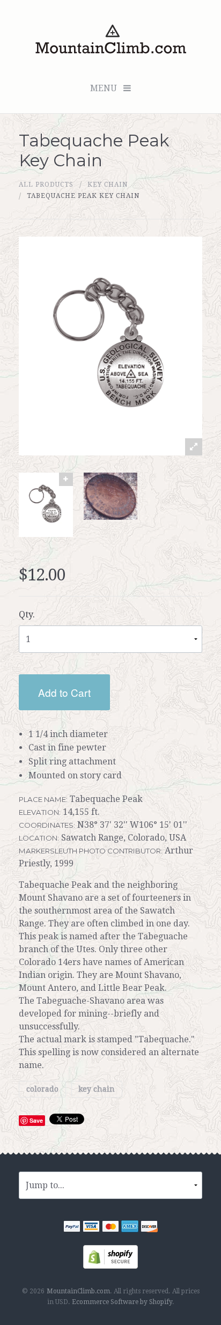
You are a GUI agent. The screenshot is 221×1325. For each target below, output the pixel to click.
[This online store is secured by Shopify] (110, 1256)
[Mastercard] (110, 1228)
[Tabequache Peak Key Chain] (46, 505)
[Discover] (149, 1228)
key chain (107, 184)
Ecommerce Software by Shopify (122, 1302)
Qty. (27, 614)
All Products (46, 184)
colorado (42, 1089)
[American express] (129, 1228)
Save (36, 1120)
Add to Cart (64, 692)
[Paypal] (71, 1228)
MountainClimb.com (78, 1291)
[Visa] (91, 1228)
